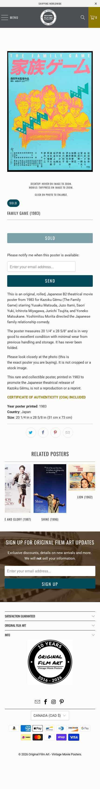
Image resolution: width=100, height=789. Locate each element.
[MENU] (2, 17)
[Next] (89, 112)
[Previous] (10, 112)
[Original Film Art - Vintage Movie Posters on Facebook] (45, 702)
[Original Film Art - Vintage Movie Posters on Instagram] (53, 702)
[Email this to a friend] (68, 432)
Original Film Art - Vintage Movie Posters (55, 754)
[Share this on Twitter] (31, 432)
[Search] (82, 17)
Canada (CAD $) (47, 716)
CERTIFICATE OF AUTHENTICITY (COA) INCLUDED (46, 397)
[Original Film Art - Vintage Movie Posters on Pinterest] (61, 702)
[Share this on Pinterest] (55, 432)
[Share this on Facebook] (43, 432)
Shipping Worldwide (50, 3)
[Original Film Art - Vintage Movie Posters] (48, 17)
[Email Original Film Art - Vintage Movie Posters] (37, 702)
